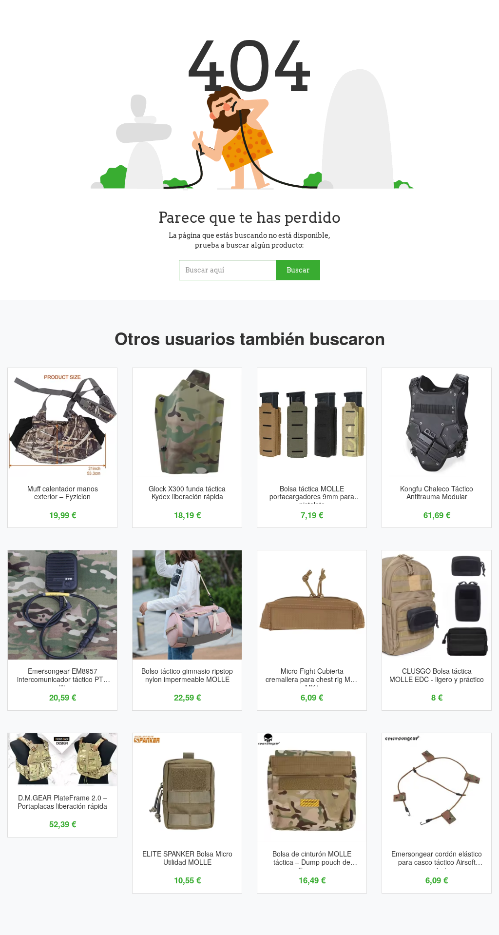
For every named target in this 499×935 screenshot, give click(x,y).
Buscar (298, 270)
